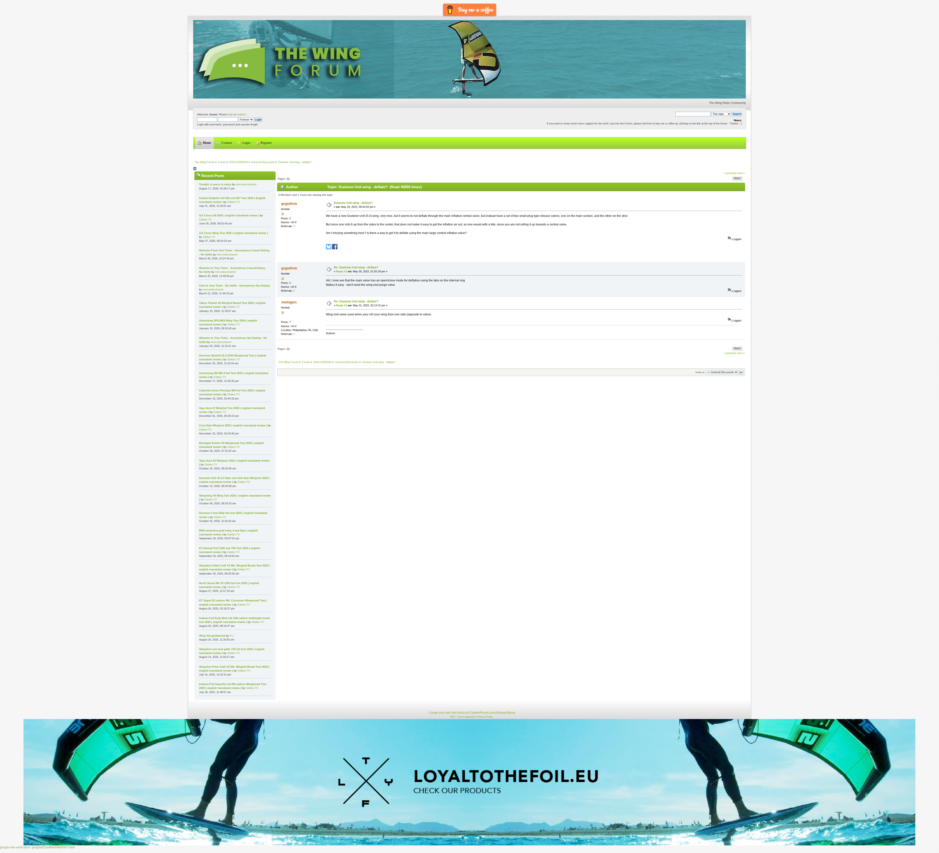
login (230, 114)
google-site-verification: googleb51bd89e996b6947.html (37, 847)
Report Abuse (506, 712)
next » (741, 173)
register (241, 114)
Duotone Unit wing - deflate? (353, 203)
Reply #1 (341, 271)
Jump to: (700, 372)
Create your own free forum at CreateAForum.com (462, 712)
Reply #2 (341, 305)
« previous (730, 173)
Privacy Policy (485, 716)
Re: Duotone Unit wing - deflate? (356, 267)
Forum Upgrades (466, 716)
